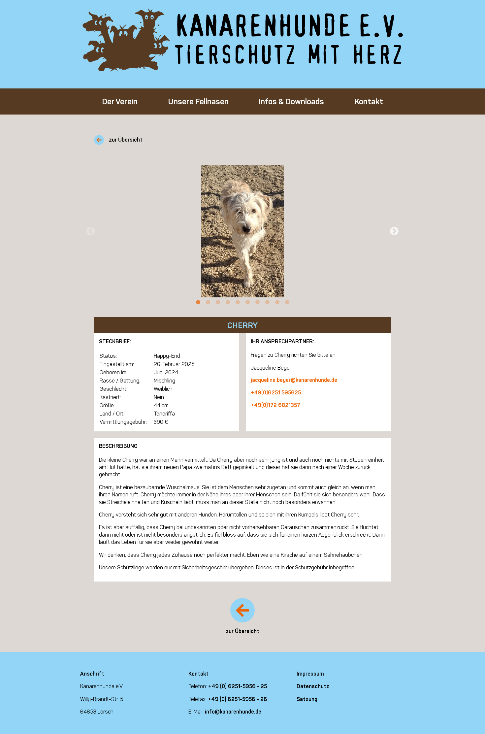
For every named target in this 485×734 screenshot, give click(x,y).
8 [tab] (267, 302)
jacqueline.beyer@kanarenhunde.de (294, 380)
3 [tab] (217, 302)
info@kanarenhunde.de (233, 712)
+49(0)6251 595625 (276, 392)
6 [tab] (247, 302)
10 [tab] (287, 302)
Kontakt (368, 101)
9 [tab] (277, 302)
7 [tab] (257, 302)
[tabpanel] (242, 231)
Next (394, 231)
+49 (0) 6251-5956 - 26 (237, 699)
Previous (91, 231)
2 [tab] (208, 302)
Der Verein (120, 101)
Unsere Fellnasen (198, 101)
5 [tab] (237, 302)
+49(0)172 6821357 (275, 405)
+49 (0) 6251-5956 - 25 (237, 686)
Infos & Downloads (291, 101)
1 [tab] (198, 302)
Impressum (310, 674)
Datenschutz (313, 686)
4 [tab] (227, 302)
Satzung (307, 699)
